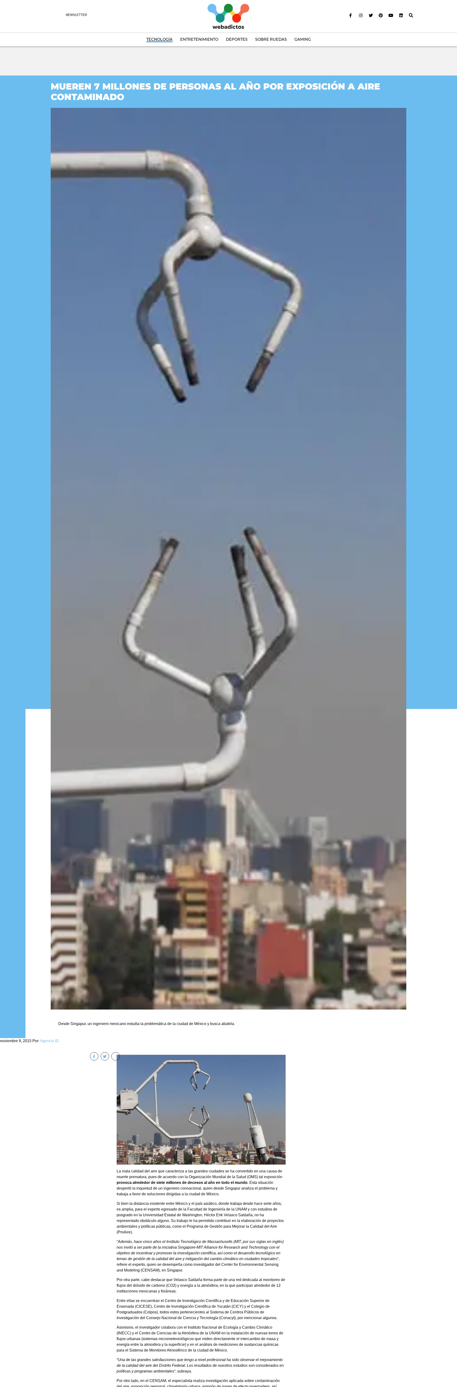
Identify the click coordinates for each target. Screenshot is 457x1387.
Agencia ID (49, 1041)
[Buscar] (411, 15)
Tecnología (159, 39)
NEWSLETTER (76, 15)
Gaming (302, 39)
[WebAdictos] (228, 16)
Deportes (237, 39)
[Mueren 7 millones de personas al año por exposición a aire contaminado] (228, 558)
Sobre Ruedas (271, 39)
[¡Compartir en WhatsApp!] (115, 1056)
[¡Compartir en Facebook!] (94, 1056)
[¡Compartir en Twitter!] (105, 1056)
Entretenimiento (199, 39)
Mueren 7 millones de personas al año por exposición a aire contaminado (215, 91)
